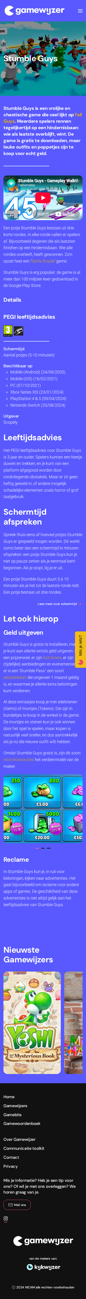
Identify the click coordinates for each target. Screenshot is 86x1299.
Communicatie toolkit (23, 1148)
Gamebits (12, 1115)
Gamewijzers (15, 1106)
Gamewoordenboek (21, 1123)
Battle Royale (43, 261)
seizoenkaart (15, 677)
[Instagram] (5, 1220)
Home (8, 1097)
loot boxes (52, 657)
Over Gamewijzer (19, 1139)
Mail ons (20, 1205)
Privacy (10, 1166)
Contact (11, 1157)
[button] (80, 10)
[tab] (37, 848)
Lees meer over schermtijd (57, 604)
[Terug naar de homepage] (34, 10)
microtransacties (18, 759)
